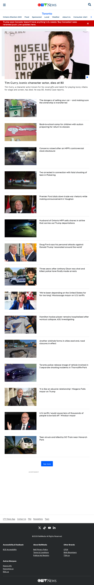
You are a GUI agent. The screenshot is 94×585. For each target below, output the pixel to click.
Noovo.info (7, 566)
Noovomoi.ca (8, 569)
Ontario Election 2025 (12, 17)
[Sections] (4, 4)
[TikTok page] (44, 527)
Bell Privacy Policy (40, 549)
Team (47, 519)
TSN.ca (67, 555)
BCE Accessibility (10, 549)
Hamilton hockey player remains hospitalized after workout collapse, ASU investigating (64, 318)
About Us (66, 17)
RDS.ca (6, 572)
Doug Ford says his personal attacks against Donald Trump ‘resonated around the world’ (61, 245)
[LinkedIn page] (54, 527)
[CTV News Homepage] (47, 4)
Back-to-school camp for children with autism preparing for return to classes (61, 125)
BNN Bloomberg (70, 552)
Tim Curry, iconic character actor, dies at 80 (34, 82)
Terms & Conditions (41, 552)
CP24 (66, 549)
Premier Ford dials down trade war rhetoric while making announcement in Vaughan (63, 197)
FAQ (29, 519)
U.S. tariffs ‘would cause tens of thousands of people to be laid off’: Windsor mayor (61, 414)
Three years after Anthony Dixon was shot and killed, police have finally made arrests (62, 270)
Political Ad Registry (41, 555)
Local (46, 17)
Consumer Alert (80, 17)
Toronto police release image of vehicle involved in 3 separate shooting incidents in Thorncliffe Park (63, 366)
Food (27, 17)
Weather (55, 17)
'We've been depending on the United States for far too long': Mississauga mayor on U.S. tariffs (62, 294)
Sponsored (36, 17)
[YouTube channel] (49, 527)
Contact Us (21, 519)
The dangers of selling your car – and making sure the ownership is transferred (64, 101)
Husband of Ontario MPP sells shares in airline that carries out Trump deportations (62, 221)
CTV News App (9, 519)
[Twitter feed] (39, 527)
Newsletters (38, 519)
